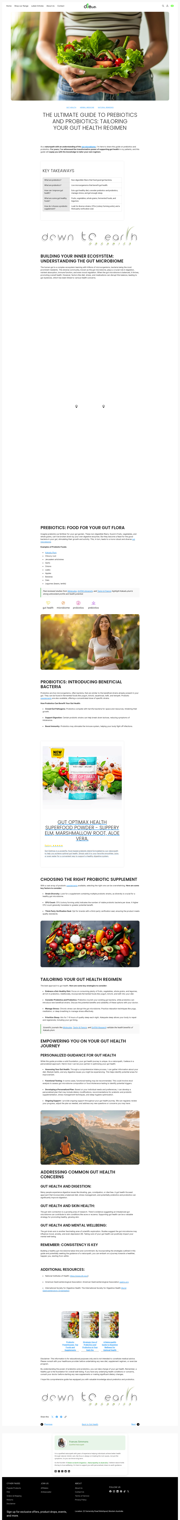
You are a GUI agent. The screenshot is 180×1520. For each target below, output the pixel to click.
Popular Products (14, 1488)
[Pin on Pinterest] (61, 1417)
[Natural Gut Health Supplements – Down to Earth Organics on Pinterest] (121, 1491)
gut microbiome (89, 147)
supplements (46, 698)
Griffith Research (98, 1027)
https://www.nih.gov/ (79, 1276)
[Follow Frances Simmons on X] (66, 1471)
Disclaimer (11, 1503)
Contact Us (79, 1492)
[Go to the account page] (167, 6)
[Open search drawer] (163, 6)
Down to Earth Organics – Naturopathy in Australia (88, 1463)
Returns (10, 1500)
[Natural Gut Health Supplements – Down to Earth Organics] (90, 5)
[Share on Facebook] (57, 1417)
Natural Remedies (106, 107)
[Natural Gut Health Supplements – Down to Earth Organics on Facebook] (110, 1491)
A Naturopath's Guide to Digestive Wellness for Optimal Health (110, 1346)
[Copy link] (65, 1417)
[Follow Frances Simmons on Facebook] (59, 1471)
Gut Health (71, 107)
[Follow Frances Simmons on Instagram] (62, 1471)
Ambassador (46, 1492)
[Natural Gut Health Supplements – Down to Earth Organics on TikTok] (124, 1491)
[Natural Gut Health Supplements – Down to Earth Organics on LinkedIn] (117, 1491)
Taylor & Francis (104, 591)
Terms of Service (82, 1496)
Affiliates (44, 1488)
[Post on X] (52, 1417)
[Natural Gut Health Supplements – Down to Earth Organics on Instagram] (114, 1491)
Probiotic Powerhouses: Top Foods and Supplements (70, 1346)
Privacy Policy (80, 1500)
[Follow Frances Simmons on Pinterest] (56, 1471)
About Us (78, 1488)
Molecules (72, 591)
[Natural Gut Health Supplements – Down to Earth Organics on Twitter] (128, 1491)
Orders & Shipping (14, 1496)
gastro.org (124, 1282)
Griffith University (85, 591)
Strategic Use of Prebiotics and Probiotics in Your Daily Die (90, 1346)
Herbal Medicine (87, 107)
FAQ (8, 1492)
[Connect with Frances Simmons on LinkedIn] (69, 1471)
